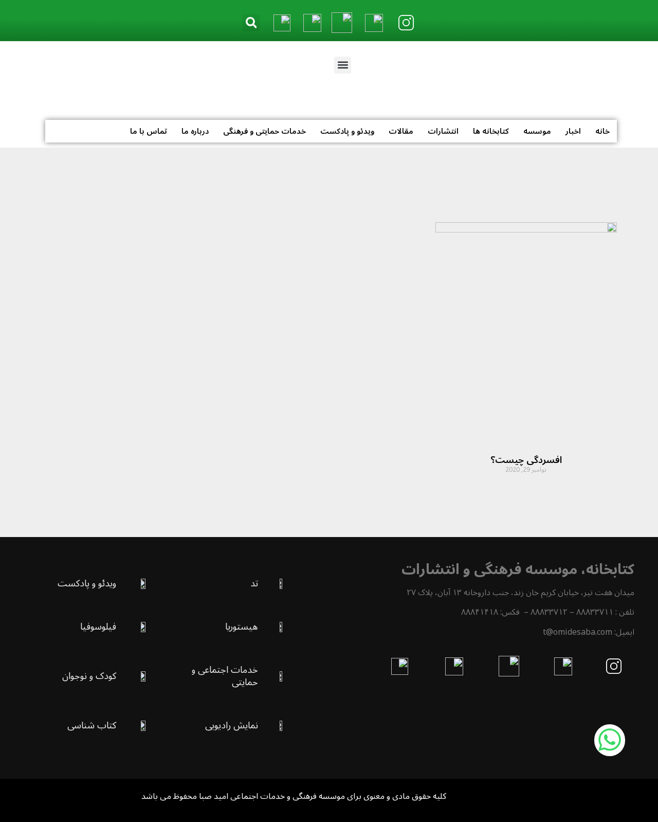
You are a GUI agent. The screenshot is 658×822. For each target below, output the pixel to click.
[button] (251, 22)
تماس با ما (148, 131)
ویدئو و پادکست (347, 131)
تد (254, 583)
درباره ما (195, 131)
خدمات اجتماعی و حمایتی (225, 676)
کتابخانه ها (491, 131)
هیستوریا (241, 626)
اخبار (573, 131)
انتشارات (443, 131)
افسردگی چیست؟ (526, 460)
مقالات (401, 131)
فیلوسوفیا (98, 626)
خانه (602, 131)
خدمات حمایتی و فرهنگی (264, 131)
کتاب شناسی (91, 725)
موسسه (537, 131)
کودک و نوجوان (89, 676)
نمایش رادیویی (231, 725)
